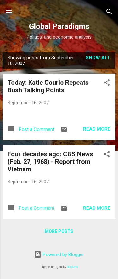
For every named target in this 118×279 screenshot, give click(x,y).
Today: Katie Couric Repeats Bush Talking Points (48, 86)
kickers (72, 267)
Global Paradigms (59, 26)
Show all (98, 58)
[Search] (109, 12)
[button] (106, 84)
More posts (59, 231)
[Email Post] (64, 131)
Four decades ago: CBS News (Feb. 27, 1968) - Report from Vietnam (50, 161)
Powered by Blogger (63, 254)
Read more (96, 129)
